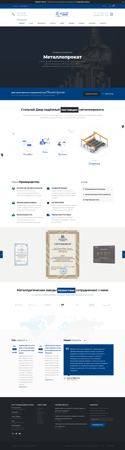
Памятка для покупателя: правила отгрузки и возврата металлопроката (53, 349)
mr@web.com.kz (31, 446)
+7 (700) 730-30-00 (16, 418)
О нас (31, 23)
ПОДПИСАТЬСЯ (97, 425)
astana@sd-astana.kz (17, 422)
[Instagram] (12, 433)
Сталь (102, 446)
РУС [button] (104, 6)
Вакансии (40, 421)
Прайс (62, 23)
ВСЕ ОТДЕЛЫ (23, 6)
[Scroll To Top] (122, 448)
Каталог (53, 23)
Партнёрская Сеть (92, 200)
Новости (103, 23)
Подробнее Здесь (83, 2)
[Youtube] (19, 433)
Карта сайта (110, 446)
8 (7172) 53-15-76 (15, 413)
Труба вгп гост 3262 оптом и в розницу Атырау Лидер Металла (81, 446)
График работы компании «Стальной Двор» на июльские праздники (27, 349)
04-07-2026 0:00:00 (61, 412)
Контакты (92, 23)
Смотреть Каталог (92, 94)
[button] (26, 340)
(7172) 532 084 (21, 13)
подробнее (23, 387)
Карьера (81, 23)
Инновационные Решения (95, 189)
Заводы (71, 23)
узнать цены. (109, 94)
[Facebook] (16, 433)
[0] (113, 6)
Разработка (14, 446)
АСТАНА (15, 6)
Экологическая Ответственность (98, 194)
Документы (42, 23)
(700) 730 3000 (22, 15)
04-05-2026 (58, 420)
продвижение (22, 446)
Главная (22, 23)
